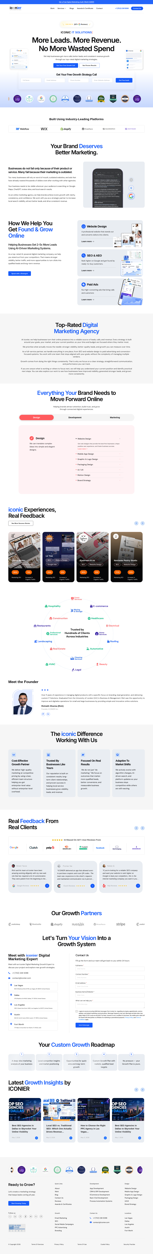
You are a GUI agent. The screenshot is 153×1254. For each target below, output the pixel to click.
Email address (81, 983)
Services (61, 8)
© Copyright (14, 1244)
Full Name (80, 965)
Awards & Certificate (85, 8)
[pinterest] (41, 1216)
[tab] (36, 417)
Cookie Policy (105, 1244)
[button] (99, 438)
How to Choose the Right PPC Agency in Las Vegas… (93, 1128)
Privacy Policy (129, 1017)
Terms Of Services (37, 1244)
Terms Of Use (82, 1244)
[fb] (25, 1216)
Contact (99, 8)
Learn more (82, 449)
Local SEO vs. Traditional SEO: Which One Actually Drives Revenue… (59, 1128)
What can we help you (84, 1001)
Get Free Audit (124, 80)
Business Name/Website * (85, 992)
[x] (9, 1216)
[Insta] (20, 1216)
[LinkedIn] (48, 714)
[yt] (30, 1216)
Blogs (72, 8)
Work (52, 8)
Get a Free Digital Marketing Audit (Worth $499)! (76, 2)
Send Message (84, 1025)
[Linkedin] (15, 1216)
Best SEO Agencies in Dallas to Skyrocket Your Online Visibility (24, 1128)
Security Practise (129, 1244)
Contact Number (82, 974)
